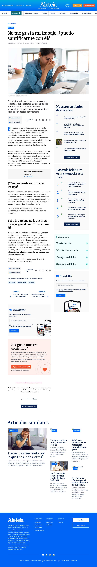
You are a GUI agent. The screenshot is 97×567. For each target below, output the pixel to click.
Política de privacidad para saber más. (21, 326)
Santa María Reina (55, 8)
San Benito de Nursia (37, 145)
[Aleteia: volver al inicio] (48, 4)
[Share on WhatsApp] (50, 120)
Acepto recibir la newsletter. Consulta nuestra (22, 325)
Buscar (29, 5)
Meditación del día (67, 250)
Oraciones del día (66, 264)
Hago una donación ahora (20, 367)
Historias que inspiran (31, 13)
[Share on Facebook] (36, 120)
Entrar (35, 399)
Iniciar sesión (68, 5)
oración (54, 464)
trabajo (31, 282)
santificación (22, 282)
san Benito (12, 282)
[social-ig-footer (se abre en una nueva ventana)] (54, 555)
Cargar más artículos (72, 157)
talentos (11, 142)
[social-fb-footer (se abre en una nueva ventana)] (47, 555)
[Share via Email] (46, 120)
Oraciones (15, 13)
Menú (5, 13)
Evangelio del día (66, 257)
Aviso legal (57, 561)
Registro (76, 5)
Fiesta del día (64, 243)
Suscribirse (81, 520)
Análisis (44, 13)
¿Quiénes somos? (47, 561)
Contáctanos (65, 561)
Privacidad (74, 561)
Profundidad (62, 13)
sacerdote (77, 431)
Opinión (52, 13)
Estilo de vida (38, 527)
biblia (75, 468)
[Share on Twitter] (43, 120)
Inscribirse (14, 331)
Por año (60, 522)
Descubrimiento (87, 13)
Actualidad (38, 522)
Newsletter (49, 522)
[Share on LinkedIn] (39, 120)
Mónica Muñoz (29, 43)
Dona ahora (88, 5)
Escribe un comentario (29, 406)
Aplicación (49, 525)
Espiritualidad (74, 13)
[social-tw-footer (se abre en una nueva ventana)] (50, 555)
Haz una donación (36, 561)
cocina (54, 431)
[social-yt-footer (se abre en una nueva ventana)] (43, 555)
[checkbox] (10, 325)
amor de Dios (13, 431)
